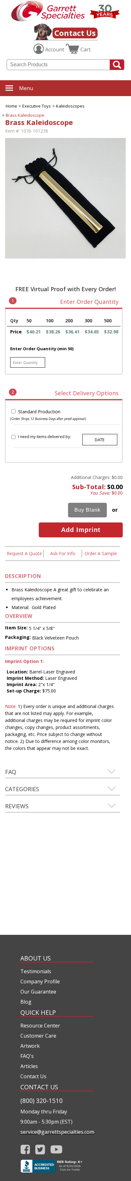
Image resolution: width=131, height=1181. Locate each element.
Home (11, 106)
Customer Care (38, 1035)
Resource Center (40, 1025)
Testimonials (35, 971)
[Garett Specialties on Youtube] (56, 1149)
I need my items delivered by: (44, 436)
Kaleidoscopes (70, 106)
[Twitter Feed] (40, 1149)
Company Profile (40, 981)
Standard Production (39, 412)
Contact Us (75, 33)
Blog (25, 1001)
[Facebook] (25, 1149)
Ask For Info (62, 553)
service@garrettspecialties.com (56, 1131)
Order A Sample (101, 553)
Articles (29, 1066)
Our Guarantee (38, 991)
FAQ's (27, 1056)
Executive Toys (36, 106)
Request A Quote (24, 553)
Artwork (30, 1045)
